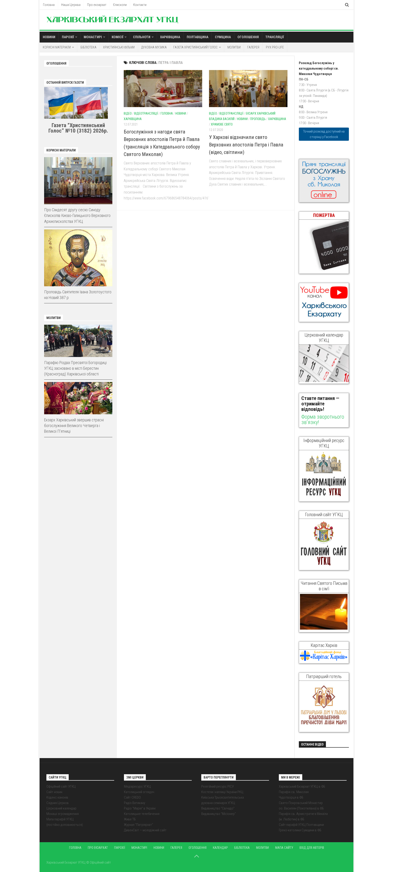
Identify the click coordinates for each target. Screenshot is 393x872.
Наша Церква (71, 5)
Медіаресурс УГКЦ (137, 786)
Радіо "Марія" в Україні (140, 808)
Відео (128, 113)
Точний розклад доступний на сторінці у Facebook (324, 134)
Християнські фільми (119, 47)
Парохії (68, 37)
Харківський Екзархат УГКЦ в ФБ (302, 786)
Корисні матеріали (57, 47)
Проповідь (258, 119)
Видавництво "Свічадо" (217, 808)
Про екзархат (96, 5)
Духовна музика (154, 47)
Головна (49, 5)
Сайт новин (54, 792)
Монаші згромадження (62, 814)
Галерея (253, 47)
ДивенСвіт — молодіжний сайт (145, 830)
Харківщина (170, 37)
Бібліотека (88, 47)
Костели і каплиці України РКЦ (222, 792)
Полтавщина (197, 37)
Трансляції (274, 37)
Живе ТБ (130, 819)
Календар (220, 847)
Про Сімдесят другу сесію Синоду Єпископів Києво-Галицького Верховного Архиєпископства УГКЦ (77, 215)
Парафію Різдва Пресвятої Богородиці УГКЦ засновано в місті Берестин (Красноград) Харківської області (75, 368)
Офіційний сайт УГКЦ (61, 786)
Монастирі (93, 37)
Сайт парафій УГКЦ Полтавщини (301, 825)
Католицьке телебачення (141, 814)
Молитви (234, 47)
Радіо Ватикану (134, 803)
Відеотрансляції (146, 113)
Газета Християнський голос (195, 47)
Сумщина (223, 37)
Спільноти (141, 37)
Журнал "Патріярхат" (138, 825)
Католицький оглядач (139, 792)
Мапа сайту (284, 847)
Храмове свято (222, 124)
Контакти (139, 5)
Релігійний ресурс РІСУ (217, 786)
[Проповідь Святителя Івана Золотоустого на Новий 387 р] (78, 257)
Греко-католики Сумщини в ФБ (300, 830)
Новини (49, 37)
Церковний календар (61, 808)
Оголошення (248, 37)
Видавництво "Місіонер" (218, 814)
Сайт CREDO (132, 797)
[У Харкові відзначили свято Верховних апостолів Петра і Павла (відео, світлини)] (248, 88)
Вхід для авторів (312, 847)
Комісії (117, 37)
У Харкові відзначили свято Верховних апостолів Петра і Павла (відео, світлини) (246, 144)
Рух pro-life (275, 47)
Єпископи (120, 5)
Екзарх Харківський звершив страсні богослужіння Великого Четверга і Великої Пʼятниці (74, 425)
